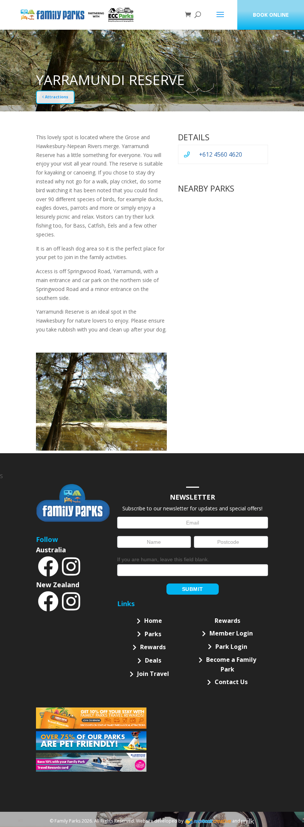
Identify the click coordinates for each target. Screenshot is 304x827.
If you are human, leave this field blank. (163, 559)
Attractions (56, 96)
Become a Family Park (231, 664)
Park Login (231, 647)
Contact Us (231, 682)
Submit (192, 589)
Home (153, 621)
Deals (153, 660)
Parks (153, 634)
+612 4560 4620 (220, 154)
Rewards (153, 647)
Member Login (231, 633)
